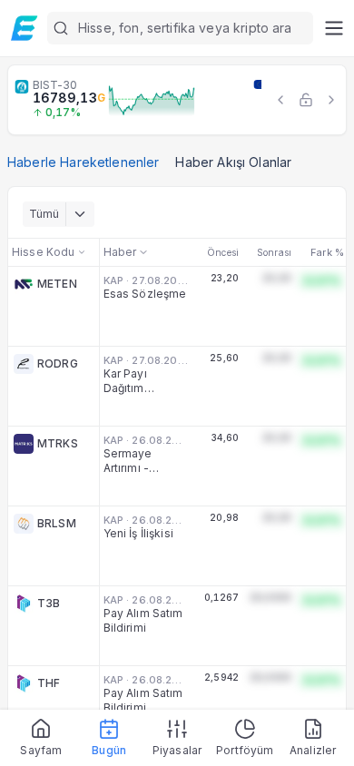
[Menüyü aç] (333, 28)
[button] (180, 28)
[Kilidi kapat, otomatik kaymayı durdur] (306, 100)
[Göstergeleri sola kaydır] (280, 100)
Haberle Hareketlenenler (83, 162)
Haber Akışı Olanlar (233, 162)
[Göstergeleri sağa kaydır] (331, 100)
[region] (177, 99)
